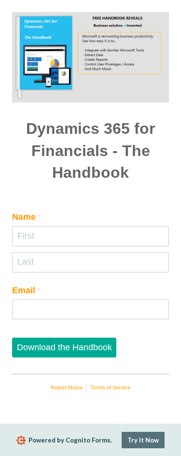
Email (44, 290)
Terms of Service (110, 387)
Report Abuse (67, 387)
